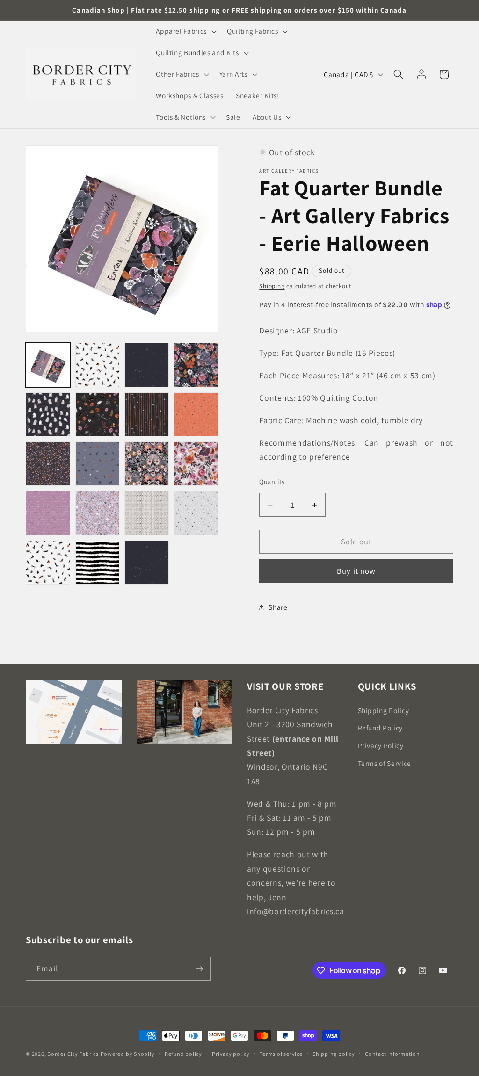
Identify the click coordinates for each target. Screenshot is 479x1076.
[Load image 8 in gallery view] (196, 414)
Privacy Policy (381, 745)
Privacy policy (231, 1053)
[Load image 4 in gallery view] (196, 365)
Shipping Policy (383, 710)
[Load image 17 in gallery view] (48, 563)
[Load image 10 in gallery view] (97, 463)
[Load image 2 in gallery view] (97, 365)
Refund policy (183, 1053)
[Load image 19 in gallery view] (146, 563)
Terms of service (281, 1053)
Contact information (392, 1053)
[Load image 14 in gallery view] (97, 513)
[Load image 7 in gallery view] (146, 414)
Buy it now (356, 571)
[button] (185, 31)
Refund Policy (380, 727)
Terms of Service (385, 763)
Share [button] (278, 607)
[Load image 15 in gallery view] (146, 513)
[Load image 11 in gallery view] (146, 463)
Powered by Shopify (128, 1053)
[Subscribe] (199, 969)
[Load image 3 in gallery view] (146, 365)
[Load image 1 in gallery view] (48, 365)
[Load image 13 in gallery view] (48, 513)
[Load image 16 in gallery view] (196, 513)
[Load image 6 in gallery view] (97, 414)
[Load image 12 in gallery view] (196, 463)
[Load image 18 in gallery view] (97, 563)
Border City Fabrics (73, 1053)
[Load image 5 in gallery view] (48, 414)
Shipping (271, 286)
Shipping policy (333, 1053)
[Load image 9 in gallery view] (48, 463)
